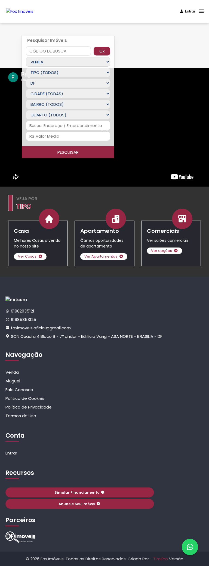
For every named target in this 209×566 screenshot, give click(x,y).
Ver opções (161, 250)
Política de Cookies (24, 398)
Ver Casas (27, 256)
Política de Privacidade (28, 407)
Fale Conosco (19, 389)
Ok (101, 51)
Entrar (190, 11)
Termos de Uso (20, 416)
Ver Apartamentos (100, 256)
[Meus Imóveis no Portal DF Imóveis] (20, 537)
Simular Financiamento (77, 492)
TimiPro (161, 559)
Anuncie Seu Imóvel (77, 503)
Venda (12, 372)
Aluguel (12, 381)
